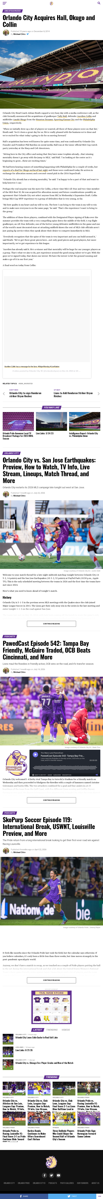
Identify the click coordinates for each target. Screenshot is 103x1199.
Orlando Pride (24, 1183)
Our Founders (82, 1183)
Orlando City (9, 1183)
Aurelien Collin (84, 116)
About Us (95, 1183)
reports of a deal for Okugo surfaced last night (25, 170)
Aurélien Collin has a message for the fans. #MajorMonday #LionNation (31, 366)
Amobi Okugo (19, 119)
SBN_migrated (26, 384)
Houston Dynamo (44, 119)
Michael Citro (19, 34)
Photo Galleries (67, 1183)
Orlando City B (39, 1183)
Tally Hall (62, 116)
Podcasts (53, 1183)
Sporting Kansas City (64, 119)
